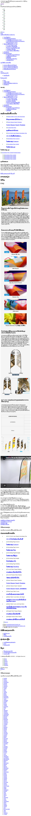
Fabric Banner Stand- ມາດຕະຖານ (16, 588)
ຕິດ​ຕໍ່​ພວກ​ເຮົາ (4, 78)
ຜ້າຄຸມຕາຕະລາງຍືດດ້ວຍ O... (14, 119)
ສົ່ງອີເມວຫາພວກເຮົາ (5, 173)
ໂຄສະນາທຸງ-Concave (12, 141)
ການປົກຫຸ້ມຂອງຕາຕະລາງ (9, 38)
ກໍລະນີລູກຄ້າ (6, 75)
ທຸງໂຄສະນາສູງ (4, 523)
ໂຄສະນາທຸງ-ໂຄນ (11, 550)
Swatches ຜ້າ (6, 653)
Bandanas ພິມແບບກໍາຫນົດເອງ (10, 66)
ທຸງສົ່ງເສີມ (8, 57)
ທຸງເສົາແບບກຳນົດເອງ (11, 56)
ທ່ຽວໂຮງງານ (6, 633)
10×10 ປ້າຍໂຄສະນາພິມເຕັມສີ (14, 539)
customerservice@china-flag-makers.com (15, 626)
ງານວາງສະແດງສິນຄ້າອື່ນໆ (12, 50)
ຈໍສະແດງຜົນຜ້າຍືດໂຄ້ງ (12, 577)
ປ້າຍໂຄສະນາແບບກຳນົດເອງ (13, 54)
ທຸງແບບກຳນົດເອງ (7, 53)
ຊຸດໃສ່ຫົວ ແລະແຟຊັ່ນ (6, 62)
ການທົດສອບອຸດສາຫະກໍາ (9, 642)
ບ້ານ (2, 33)
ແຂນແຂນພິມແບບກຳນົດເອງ (10, 65)
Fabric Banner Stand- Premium (15, 125)
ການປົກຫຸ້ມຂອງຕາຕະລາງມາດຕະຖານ (15, 41)
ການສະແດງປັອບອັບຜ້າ (11, 46)
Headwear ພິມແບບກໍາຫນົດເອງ (10, 67)
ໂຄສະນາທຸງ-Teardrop (12, 566)
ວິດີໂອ (4, 634)
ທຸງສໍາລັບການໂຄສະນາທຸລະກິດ (8, 520)
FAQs (4, 643)
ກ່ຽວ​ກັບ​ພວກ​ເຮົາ (5, 73)
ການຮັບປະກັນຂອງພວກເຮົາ (10, 652)
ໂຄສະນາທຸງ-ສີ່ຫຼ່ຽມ (11, 555)
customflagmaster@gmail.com (13, 624)
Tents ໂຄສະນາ (6, 37)
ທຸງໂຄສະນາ (6, 52)
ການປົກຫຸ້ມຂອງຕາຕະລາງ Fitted (14, 40)
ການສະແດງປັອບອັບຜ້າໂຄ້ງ (13, 572)
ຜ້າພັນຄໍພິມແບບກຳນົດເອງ (9, 69)
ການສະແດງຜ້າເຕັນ (11, 49)
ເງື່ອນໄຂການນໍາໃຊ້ (7, 651)
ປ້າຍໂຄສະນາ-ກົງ (11, 561)
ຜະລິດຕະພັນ (6, 81)
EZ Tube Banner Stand (11, 45)
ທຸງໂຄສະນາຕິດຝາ (5, 524)
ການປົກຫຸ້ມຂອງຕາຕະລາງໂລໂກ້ (15, 594)
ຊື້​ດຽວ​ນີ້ (13, 173)
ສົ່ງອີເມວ (3, 669)
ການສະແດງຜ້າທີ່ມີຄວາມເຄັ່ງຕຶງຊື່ (15, 619)
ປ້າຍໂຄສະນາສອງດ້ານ (11, 58)
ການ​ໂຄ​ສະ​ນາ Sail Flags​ (6, 521)
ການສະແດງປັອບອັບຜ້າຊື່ (13, 614)
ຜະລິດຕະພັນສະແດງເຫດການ (8, 34)
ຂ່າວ (2, 71)
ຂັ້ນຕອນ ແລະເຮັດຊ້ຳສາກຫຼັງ (13, 48)
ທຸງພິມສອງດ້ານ (10, 60)
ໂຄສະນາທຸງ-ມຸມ (10, 147)
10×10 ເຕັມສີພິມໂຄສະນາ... (14, 136)
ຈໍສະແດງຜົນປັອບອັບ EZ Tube (10, 44)
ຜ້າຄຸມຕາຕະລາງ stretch (11, 42)
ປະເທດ (2, 3)
